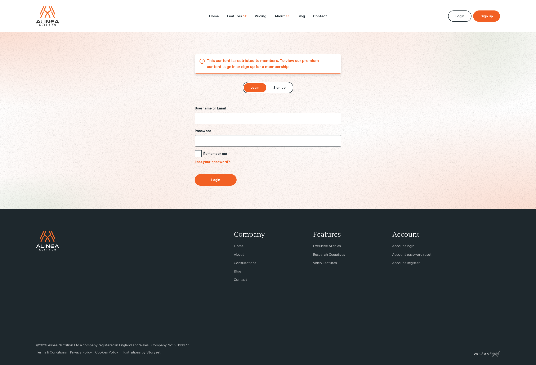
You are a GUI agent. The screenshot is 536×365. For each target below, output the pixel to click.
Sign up (279, 88)
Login (459, 16)
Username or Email (210, 108)
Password (203, 131)
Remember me (215, 154)
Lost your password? (212, 162)
